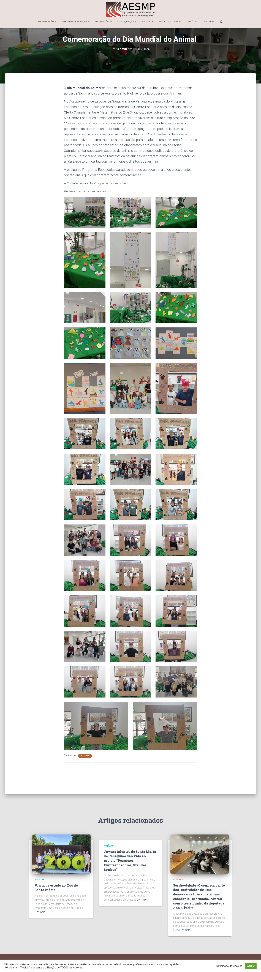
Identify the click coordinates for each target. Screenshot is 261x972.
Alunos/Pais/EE (125, 21)
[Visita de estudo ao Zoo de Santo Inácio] (61, 853)
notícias (85, 756)
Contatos (208, 21)
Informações (102, 21)
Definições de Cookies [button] (229, 966)
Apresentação (45, 21)
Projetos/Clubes (169, 21)
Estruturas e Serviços (74, 21)
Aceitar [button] (250, 966)
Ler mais (40, 912)
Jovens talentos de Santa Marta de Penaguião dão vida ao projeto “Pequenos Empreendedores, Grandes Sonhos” (130, 860)
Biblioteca (147, 21)
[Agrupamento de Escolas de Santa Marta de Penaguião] (130, 9)
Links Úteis (192, 21)
